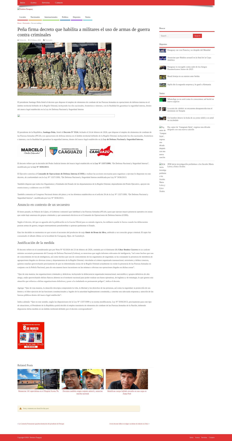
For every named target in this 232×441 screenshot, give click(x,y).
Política (65, 17)
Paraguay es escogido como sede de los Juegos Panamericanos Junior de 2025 (187, 68)
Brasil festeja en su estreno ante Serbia (183, 76)
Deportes (76, 17)
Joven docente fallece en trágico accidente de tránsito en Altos (128, 424)
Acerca (33, 2)
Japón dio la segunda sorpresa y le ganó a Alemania (189, 84)
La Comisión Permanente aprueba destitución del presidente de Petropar (41, 424)
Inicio (22, 2)
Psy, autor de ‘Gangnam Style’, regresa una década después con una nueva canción (188, 128)
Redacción (22, 40)
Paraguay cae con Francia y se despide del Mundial (188, 50)
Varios (87, 17)
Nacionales (35, 17)
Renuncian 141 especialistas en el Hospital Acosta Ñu (38, 391)
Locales (22, 17)
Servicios (46, 2)
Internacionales (51, 17)
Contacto (59, 2)
